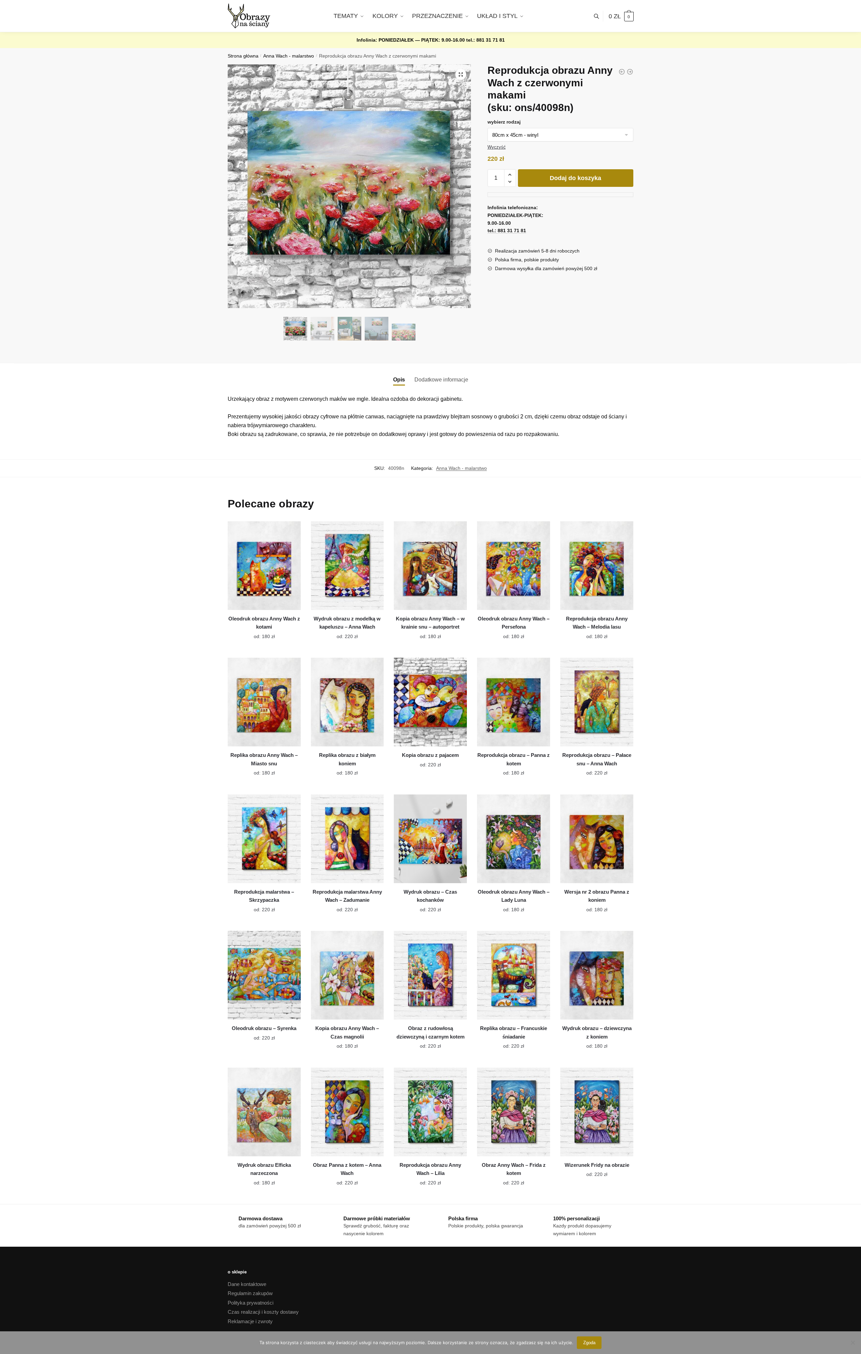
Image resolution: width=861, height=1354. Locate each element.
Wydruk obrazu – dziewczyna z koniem (597, 1032)
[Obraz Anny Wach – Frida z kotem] (513, 1112)
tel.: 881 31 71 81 (485, 40)
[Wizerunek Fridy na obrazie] (596, 1112)
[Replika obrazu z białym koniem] (347, 702)
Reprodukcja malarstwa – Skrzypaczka (264, 896)
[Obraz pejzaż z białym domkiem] (621, 71)
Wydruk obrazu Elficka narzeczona (264, 1169)
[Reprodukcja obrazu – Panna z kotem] (513, 702)
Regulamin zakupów (250, 1293)
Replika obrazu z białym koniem (347, 759)
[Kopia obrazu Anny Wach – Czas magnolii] (347, 975)
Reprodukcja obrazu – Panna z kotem (513, 759)
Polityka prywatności (250, 1303)
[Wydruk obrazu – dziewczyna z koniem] (596, 975)
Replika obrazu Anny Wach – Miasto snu (264, 759)
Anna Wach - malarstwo (288, 56)
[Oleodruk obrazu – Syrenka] (264, 975)
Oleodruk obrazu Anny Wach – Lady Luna (513, 896)
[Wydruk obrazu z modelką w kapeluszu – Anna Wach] (347, 565)
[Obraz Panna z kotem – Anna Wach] (347, 1112)
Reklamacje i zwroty (250, 1321)
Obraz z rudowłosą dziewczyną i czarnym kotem (430, 1032)
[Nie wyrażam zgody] (852, 1342)
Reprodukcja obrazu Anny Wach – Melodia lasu (597, 623)
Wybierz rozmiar (259, 632)
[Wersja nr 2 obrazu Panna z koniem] (596, 838)
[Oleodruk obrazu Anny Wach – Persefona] (513, 565)
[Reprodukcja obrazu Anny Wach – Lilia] (430, 1112)
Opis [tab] (399, 380)
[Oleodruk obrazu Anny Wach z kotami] (264, 565)
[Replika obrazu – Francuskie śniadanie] (513, 975)
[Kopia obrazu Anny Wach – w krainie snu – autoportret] (430, 565)
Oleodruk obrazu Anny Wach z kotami (264, 623)
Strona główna (243, 56)
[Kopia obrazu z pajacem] (430, 702)
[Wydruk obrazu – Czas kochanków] (430, 838)
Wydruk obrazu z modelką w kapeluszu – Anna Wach (347, 623)
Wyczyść (497, 147)
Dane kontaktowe (247, 1284)
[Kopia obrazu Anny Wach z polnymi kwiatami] (630, 71)
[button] (460, 74)
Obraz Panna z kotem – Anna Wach (347, 1169)
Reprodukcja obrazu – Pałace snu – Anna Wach (596, 759)
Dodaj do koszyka (575, 178)
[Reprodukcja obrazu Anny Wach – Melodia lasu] (596, 565)
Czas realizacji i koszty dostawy (263, 1312)
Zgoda (589, 1342)
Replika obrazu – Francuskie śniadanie (513, 1032)
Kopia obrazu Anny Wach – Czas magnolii (347, 1032)
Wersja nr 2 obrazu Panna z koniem (596, 896)
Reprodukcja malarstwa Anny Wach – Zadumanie (347, 896)
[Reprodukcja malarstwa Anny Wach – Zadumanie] (347, 838)
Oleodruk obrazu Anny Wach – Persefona (513, 623)
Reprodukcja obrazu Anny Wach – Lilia (430, 1169)
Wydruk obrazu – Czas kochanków (430, 896)
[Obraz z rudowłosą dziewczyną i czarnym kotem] (430, 975)
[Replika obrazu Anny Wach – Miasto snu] (264, 702)
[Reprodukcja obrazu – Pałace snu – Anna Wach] (596, 702)
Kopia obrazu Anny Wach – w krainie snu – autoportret (430, 623)
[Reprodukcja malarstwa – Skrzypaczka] (264, 838)
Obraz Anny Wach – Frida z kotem (514, 1169)
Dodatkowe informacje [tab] (441, 380)
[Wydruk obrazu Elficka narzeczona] (264, 1112)
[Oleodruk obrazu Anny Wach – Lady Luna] (513, 838)
